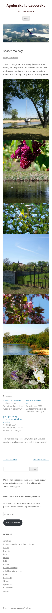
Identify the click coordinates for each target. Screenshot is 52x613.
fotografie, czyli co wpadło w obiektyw (19, 544)
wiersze (6, 591)
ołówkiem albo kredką (12, 571)
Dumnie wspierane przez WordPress (17, 608)
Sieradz (29, 442)
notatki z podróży (10, 567)
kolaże (6, 557)
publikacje (7, 577)
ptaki (5, 574)
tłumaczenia (8, 587)
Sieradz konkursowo (12, 400)
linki (5, 561)
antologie (7, 541)
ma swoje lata (41, 459)
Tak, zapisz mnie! (13, 522)
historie (6, 551)
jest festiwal (10, 459)
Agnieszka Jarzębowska (26, 5)
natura (23, 442)
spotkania (7, 584)
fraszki (6, 547)
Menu (26, 18)
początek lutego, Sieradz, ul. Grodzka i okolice (13, 419)
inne (5, 554)
